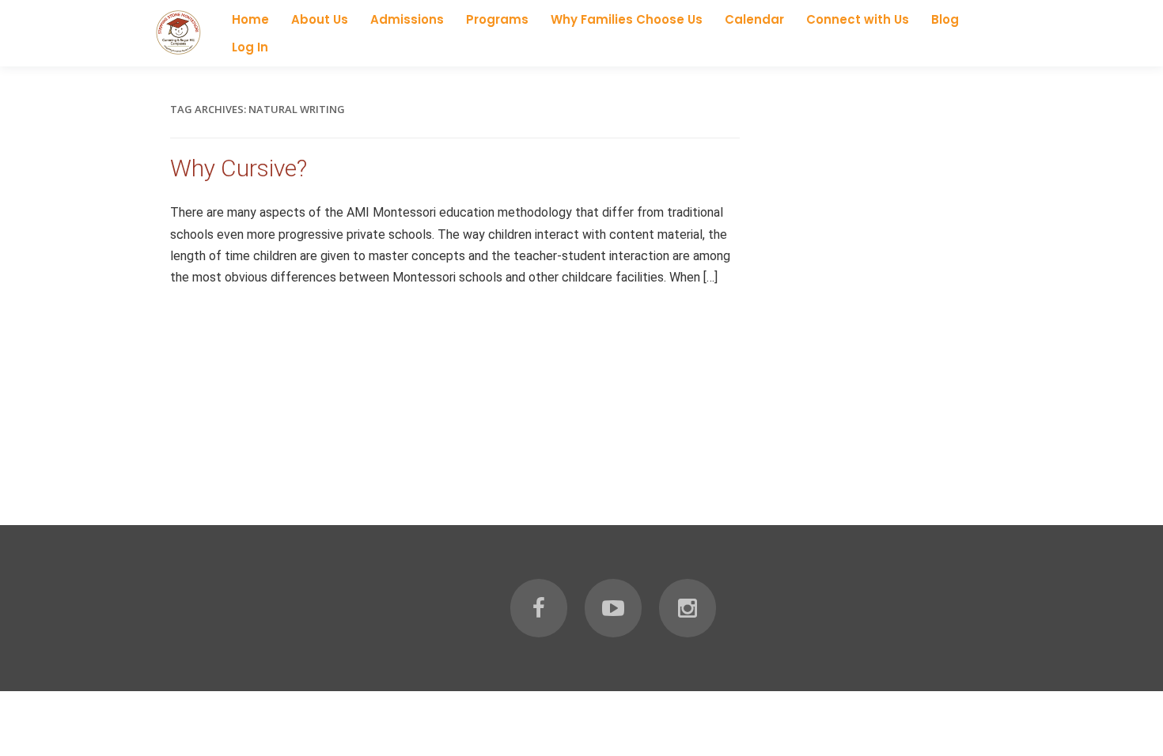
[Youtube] (613, 608)
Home (250, 19)
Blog (945, 19)
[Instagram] (687, 608)
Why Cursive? (238, 168)
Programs (497, 19)
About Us (319, 19)
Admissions (407, 19)
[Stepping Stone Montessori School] (178, 52)
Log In (250, 47)
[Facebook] (538, 608)
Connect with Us (857, 19)
